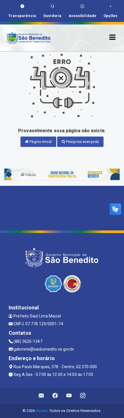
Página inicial (40, 141)
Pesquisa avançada (82, 141)
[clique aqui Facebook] (55, 396)
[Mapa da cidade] (62, 207)
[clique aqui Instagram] (83, 396)
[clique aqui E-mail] (41, 396)
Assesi (42, 410)
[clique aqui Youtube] (69, 396)
